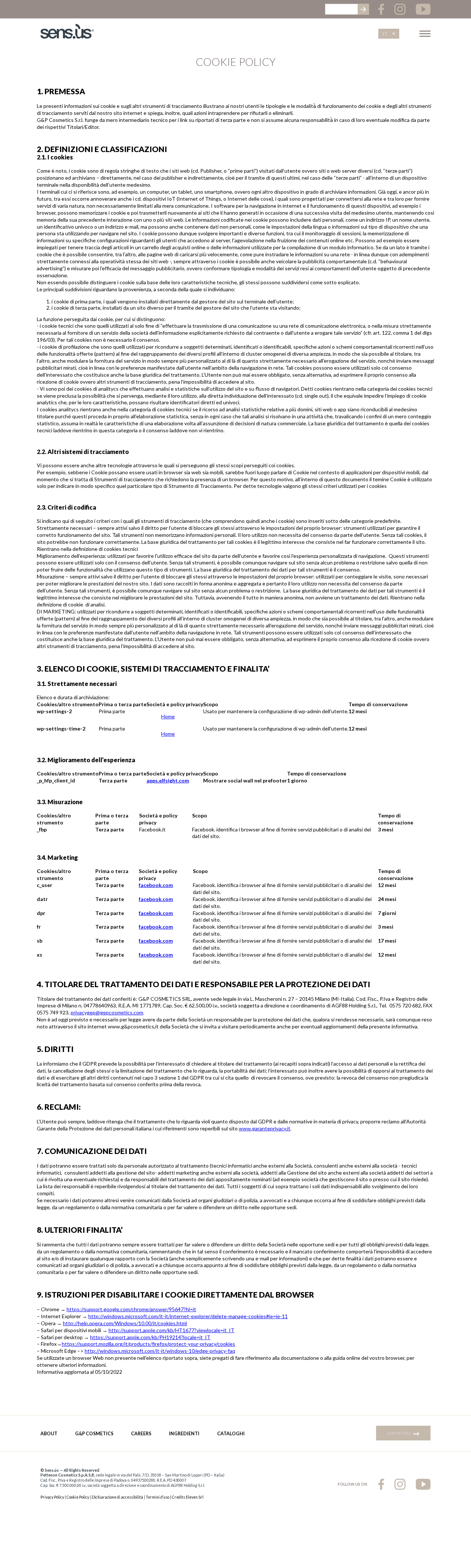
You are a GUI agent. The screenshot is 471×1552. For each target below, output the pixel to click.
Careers (141, 1433)
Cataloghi (231, 1433)
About (48, 1433)
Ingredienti (184, 1433)
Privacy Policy (52, 1497)
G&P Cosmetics (94, 1433)
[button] (388, 34)
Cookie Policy (78, 1497)
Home (168, 716)
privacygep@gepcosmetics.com (107, 1012)
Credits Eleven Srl (187, 1497)
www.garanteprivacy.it (264, 1128)
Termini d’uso (157, 1497)
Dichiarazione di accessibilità (117, 1497)
